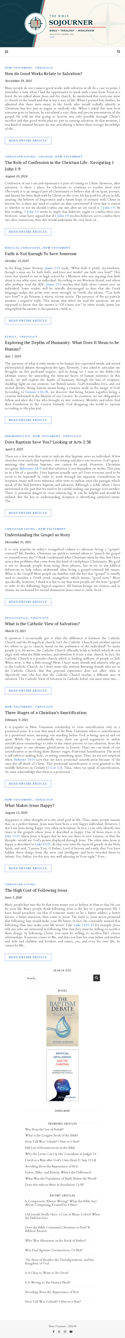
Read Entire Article (28, 140)
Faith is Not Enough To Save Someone (41, 253)
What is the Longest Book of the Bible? (51, 1135)
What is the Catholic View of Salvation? (42, 623)
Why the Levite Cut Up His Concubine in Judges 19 (60, 1154)
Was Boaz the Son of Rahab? (44, 1129)
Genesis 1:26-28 (36, 392)
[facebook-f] (54, 1332)
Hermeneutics (17, 436)
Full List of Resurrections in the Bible (50, 1148)
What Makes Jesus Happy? (30, 805)
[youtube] (70, 1332)
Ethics (11, 336)
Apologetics (16, 618)
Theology (44, 67)
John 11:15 (12, 836)
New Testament (19, 67)
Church (45, 156)
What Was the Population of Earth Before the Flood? (61, 1178)
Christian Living (20, 156)
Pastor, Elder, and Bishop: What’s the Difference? (58, 1172)
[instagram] (65, 1332)
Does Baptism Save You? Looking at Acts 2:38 (48, 442)
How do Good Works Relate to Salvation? (43, 73)
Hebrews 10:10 (24, 760)
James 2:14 (52, 268)
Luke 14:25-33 (84, 925)
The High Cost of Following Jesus (36, 890)
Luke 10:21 (42, 844)
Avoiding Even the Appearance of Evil (51, 1166)
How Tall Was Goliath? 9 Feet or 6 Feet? (52, 1142)
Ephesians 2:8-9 (31, 468)
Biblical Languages (23, 247)
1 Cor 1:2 (54, 768)
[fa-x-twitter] (59, 1332)
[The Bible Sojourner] (62, 23)
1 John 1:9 (107, 208)
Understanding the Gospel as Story (37, 534)
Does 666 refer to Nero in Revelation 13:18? (54, 1185)
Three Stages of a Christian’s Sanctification (45, 712)
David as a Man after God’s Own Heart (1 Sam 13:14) (60, 1160)
